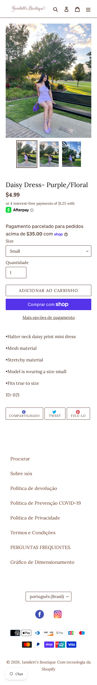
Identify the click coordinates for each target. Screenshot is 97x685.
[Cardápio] (88, 9)
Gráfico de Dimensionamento (42, 562)
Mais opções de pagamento (49, 317)
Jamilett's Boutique (39, 662)
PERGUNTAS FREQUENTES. (40, 547)
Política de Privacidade (35, 518)
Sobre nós (21, 473)
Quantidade (17, 262)
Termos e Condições (32, 533)
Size (10, 241)
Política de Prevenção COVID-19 (45, 503)
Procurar (20, 459)
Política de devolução (33, 488)
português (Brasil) (47, 596)
